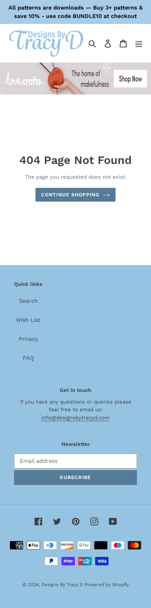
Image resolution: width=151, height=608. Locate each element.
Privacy (28, 339)
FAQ (28, 358)
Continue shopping (70, 194)
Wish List (28, 320)
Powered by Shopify (107, 584)
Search (28, 300)
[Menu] (138, 43)
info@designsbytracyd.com (75, 417)
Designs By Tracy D (62, 584)
